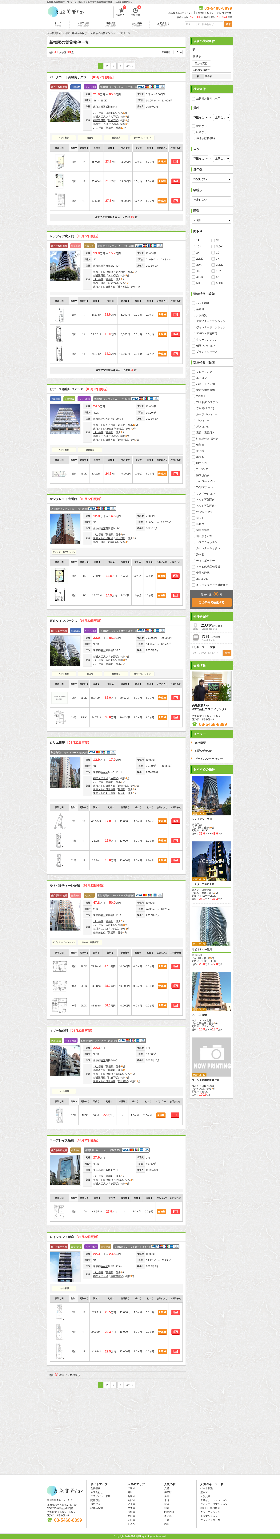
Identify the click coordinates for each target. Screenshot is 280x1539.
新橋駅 (109, 127)
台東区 (131, 1496)
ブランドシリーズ (207, 351)
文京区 (131, 1523)
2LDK (199, 258)
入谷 (166, 1488)
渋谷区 (131, 1511)
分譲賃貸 (201, 315)
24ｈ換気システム (207, 402)
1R (197, 240)
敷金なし (201, 126)
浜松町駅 (111, 112)
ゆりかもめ (99, 932)
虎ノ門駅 (120, 271)
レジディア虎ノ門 (75, 236)
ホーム (58, 24)
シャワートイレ (205, 481)
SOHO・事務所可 (206, 333)
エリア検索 (83, 24)
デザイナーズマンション (211, 321)
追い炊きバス (204, 536)
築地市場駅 (116, 1276)
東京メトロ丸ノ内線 (104, 424)
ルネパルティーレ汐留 (78, 885)
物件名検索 (96, 1507)
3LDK (219, 264)
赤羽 (166, 1523)
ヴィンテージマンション (211, 327)
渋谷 (166, 1504)
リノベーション (205, 493)
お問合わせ (163, 24)
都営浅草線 (99, 1070)
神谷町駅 (123, 286)
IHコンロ (201, 463)
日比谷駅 (123, 1081)
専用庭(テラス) (205, 408)
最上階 (200, 450)
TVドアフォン (204, 487)
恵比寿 (168, 1515)
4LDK (199, 276)
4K (198, 270)
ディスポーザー (205, 560)
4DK (218, 270)
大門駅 (114, 116)
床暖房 (200, 523)
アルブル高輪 (199, 1014)
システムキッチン (207, 542)
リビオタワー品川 (202, 949)
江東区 (131, 1488)
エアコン (201, 377)
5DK (199, 283)
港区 (103, 106)
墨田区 (131, 1515)
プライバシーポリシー (102, 1496)
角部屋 (200, 444)
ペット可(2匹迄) (206, 505)
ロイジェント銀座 (75, 1236)
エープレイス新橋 (75, 1140)
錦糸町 (168, 1492)
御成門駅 (113, 120)
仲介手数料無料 (205, 138)
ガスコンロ (203, 426)
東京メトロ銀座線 (103, 271)
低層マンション (205, 345)
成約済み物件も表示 (208, 98)
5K (217, 276)
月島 (166, 1519)
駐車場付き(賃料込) (207, 438)
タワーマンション (207, 339)
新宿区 (131, 1500)
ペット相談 (203, 303)
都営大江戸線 (100, 116)
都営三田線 (99, 120)
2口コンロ (202, 469)
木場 (166, 1500)
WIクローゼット (205, 511)
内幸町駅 (113, 275)
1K (217, 240)
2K (197, 252)
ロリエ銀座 (70, 742)
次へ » (129, 65)
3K (217, 258)
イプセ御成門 (72, 1030)
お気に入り (121, 11)
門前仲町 (169, 1511)
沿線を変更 (201, 63)
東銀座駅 (123, 439)
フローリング (204, 371)
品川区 (131, 1504)
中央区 (104, 418)
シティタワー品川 (202, 818)
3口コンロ (202, 578)
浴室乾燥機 (203, 530)
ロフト (200, 517)
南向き (200, 457)
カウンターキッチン (208, 548)
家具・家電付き (205, 432)
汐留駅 (114, 123)
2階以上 (201, 396)
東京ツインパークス (76, 620)
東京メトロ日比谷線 (104, 286)
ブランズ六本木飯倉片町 (205, 1080)
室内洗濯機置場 (205, 390)
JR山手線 (98, 112)
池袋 (166, 1507)
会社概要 (137, 24)
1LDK (219, 246)
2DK (218, 252)
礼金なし (201, 132)
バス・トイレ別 (205, 383)
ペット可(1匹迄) (205, 499)
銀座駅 (121, 424)
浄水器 (200, 554)
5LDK (219, 283)
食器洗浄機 (203, 572)
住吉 (166, 1496)
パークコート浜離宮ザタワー (82, 77)
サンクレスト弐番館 (76, 499)
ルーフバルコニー (207, 414)
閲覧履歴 (135, 11)
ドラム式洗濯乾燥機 (208, 566)
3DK (199, 264)
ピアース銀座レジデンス (79, 389)
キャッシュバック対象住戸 (212, 584)
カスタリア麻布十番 (203, 884)
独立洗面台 (203, 475)
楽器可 (200, 309)
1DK (198, 246)
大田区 (131, 1519)
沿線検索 (110, 24)
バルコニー (203, 420)
